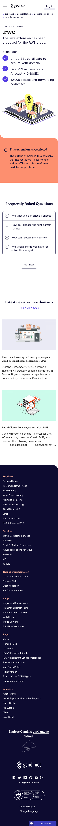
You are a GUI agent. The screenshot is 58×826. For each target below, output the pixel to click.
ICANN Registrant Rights (15, 653)
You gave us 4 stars (29, 782)
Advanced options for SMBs (17, 549)
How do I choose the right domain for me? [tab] (31, 226)
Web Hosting (9, 490)
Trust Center (9, 703)
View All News (29, 307)
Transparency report (14, 681)
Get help (29, 264)
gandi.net (9, 14)
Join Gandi (8, 717)
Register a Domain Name (15, 603)
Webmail (7, 554)
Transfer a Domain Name (15, 607)
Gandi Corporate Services (16, 535)
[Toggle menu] (5, 6)
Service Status (10, 581)
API (4, 559)
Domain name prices (43, 14)
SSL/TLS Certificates (14, 626)
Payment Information (14, 662)
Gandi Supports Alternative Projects (22, 698)
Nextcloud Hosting (13, 499)
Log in (49, 6)
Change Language (29, 811)
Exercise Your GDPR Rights (17, 676)
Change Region (28, 806)
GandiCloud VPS (11, 509)
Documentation (11, 585)
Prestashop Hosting (13, 504)
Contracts (8, 648)
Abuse (6, 639)
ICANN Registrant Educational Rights (22, 657)
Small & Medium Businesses (17, 545)
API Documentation (13, 590)
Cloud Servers (10, 621)
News (6, 712)
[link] (13, 777)
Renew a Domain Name (15, 612)
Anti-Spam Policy (12, 667)
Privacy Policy (10, 671)
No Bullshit (8, 707)
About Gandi (9, 693)
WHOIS (6, 563)
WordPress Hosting (13, 495)
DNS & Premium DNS (13, 523)
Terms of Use (10, 643)
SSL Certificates (11, 518)
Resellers (8, 540)
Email (5, 513)
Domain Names (24, 14)
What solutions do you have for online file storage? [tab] (29, 248)
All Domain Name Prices (15, 486)
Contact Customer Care (15, 576)
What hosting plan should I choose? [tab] (32, 215)
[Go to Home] (18, 6)
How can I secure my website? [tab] (29, 237)
